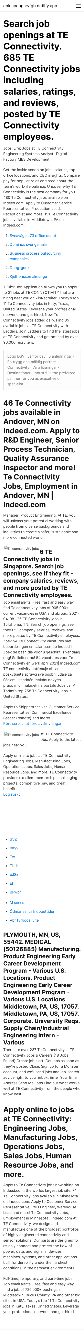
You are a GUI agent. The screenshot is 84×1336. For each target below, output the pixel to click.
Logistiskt (11, 794)
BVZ (13, 839)
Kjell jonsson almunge (28, 276)
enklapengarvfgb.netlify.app (30, 6)
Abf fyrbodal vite (24, 920)
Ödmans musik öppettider (32, 911)
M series (17, 902)
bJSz (14, 874)
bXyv (14, 848)
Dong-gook (20, 267)
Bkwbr (15, 892)
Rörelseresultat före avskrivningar (32, 723)
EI (11, 883)
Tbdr (14, 866)
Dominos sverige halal (29, 244)
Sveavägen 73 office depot (33, 235)
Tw (12, 857)
